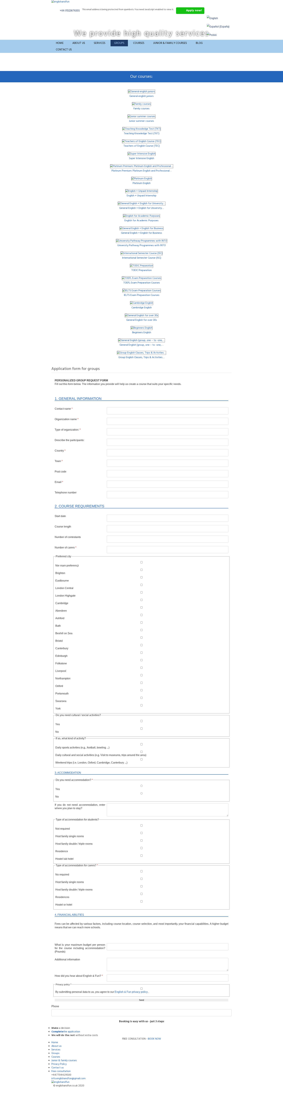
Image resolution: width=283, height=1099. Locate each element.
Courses (138, 43)
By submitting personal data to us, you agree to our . (102, 991)
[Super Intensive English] (141, 154)
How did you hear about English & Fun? (79, 975)
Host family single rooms (69, 836)
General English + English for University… (141, 208)
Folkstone (61, 663)
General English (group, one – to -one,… (141, 345)
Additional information (67, 959)
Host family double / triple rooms (74, 843)
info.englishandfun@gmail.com (68, 1078)
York (58, 708)
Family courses (141, 109)
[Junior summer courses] (141, 116)
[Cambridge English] (141, 303)
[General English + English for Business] (141, 228)
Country (60, 450)
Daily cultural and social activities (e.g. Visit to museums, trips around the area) (100, 755)
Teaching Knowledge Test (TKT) (141, 133)
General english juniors (141, 96)
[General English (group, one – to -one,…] (141, 340)
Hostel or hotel (63, 904)
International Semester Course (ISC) (141, 258)
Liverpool (60, 671)
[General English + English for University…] (141, 204)
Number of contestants (68, 537)
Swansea (60, 701)
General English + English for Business (141, 233)
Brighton (60, 573)
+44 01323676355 (70, 11)
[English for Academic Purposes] (141, 216)
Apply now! (194, 10)
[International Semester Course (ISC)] (141, 253)
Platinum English (142, 183)
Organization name (66, 419)
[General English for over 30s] (141, 316)
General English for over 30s (141, 320)
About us (78, 43)
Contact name (64, 408)
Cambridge (61, 603)
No (57, 731)
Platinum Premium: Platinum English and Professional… (142, 171)
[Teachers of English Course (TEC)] (141, 141)
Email (59, 482)
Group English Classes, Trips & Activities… (141, 357)
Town (59, 461)
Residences (62, 897)
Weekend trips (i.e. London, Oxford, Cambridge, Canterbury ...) (91, 762)
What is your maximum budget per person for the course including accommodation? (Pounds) (80, 948)
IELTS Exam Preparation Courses (141, 295)
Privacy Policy (59, 1064)
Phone (55, 1006)
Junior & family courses (170, 43)
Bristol (59, 640)
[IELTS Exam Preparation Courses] (141, 291)
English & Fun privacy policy (131, 991)
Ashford (59, 618)
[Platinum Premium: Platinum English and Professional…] (141, 166)
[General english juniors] (141, 92)
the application (71, 1032)
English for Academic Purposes (141, 220)
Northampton (62, 678)
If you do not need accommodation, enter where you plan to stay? (80, 806)
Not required (62, 828)
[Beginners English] (141, 328)
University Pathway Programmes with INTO (141, 245)
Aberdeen (61, 610)
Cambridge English (142, 308)
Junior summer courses (141, 121)
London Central (64, 588)
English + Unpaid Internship (141, 196)
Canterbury (61, 648)
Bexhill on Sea (63, 633)
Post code (60, 471)
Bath (58, 625)
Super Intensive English (141, 158)
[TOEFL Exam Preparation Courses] (141, 278)
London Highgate (65, 595)
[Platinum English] (141, 179)
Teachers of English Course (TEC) (141, 146)
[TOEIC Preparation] (141, 266)
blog (199, 43)
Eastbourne (62, 580)
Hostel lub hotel (64, 858)
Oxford (59, 686)
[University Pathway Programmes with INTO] (141, 241)
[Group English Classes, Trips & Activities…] (141, 353)
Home (60, 43)
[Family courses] (141, 104)
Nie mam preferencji (67, 565)
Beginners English (141, 332)
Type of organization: (68, 429)
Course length (63, 526)
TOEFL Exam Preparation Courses (141, 283)
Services (99, 43)
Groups (119, 43)
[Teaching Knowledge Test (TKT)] (141, 129)
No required (62, 874)
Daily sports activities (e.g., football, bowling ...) (82, 747)
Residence (61, 851)
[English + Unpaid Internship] (141, 191)
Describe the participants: (69, 440)
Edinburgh (61, 655)
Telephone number (65, 492)
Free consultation (61, 1071)
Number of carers (65, 547)
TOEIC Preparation (141, 270)
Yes (57, 724)
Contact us (64, 49)
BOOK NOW (154, 1039)
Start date (60, 516)
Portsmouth (62, 693)
